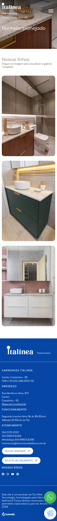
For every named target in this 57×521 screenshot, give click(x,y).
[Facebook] (3, 474)
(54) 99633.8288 (11, 435)
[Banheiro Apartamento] (28, 116)
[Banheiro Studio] (28, 286)
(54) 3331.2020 (10, 432)
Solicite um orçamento (19, 460)
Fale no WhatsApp (15, 451)
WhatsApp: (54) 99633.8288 (18, 439)
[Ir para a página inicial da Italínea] (15, 6)
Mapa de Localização (14, 404)
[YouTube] (12, 474)
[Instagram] (8, 474)
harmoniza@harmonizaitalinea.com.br (24, 443)
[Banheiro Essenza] (28, 201)
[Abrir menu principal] (51, 11)
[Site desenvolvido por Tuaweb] (8, 514)
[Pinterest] (17, 474)
